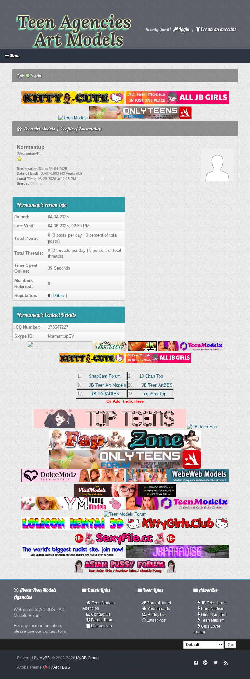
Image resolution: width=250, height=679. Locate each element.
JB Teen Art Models (107, 385)
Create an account (218, 29)
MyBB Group (87, 658)
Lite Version (101, 626)
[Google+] (205, 662)
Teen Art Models (39, 129)
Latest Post (156, 620)
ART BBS (61, 667)
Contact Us (100, 614)
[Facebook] (195, 662)
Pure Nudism (212, 608)
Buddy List (156, 614)
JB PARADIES (105, 393)
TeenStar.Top (154, 393)
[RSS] (225, 662)
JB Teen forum (213, 603)
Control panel (158, 603)
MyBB (44, 658)
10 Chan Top (151, 376)
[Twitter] (215, 662)
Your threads (158, 608)
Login (183, 29)
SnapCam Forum (105, 376)
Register (36, 75)
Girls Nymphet (213, 614)
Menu (14, 56)
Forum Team (101, 620)
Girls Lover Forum (207, 629)
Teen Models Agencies (98, 606)
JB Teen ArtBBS (157, 385)
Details (59, 295)
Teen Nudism (212, 620)
